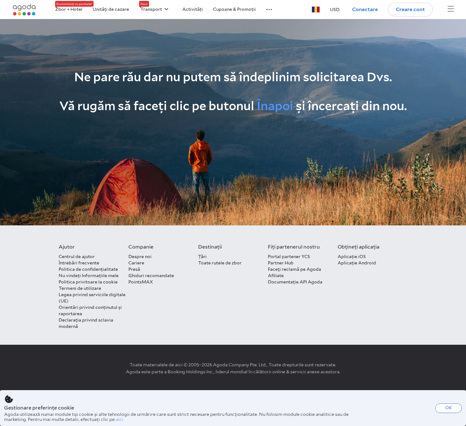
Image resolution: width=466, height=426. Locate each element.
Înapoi (275, 106)
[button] (265, 9)
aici (119, 419)
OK (448, 407)
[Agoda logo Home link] (24, 10)
